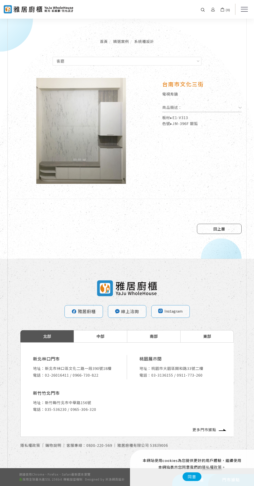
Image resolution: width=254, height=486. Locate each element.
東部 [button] (207, 336)
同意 (192, 477)
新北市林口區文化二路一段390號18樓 (78, 368)
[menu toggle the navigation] (242, 9)
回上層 (219, 228)
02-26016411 (57, 375)
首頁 (104, 41)
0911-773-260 (190, 375)
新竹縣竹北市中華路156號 (68, 402)
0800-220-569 (99, 445)
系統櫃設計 (144, 41)
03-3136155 (162, 375)
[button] (202, 9)
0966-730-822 (85, 375)
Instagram (173, 311)
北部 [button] (47, 336)
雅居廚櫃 (83, 311)
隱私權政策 (212, 467)
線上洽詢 (130, 311)
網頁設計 (118, 479)
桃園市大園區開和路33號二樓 (177, 368)
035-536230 (56, 409)
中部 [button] (100, 336)
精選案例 (121, 41)
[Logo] (38, 8)
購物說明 (53, 445)
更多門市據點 (204, 429)
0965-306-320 (83, 409)
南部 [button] (154, 336)
